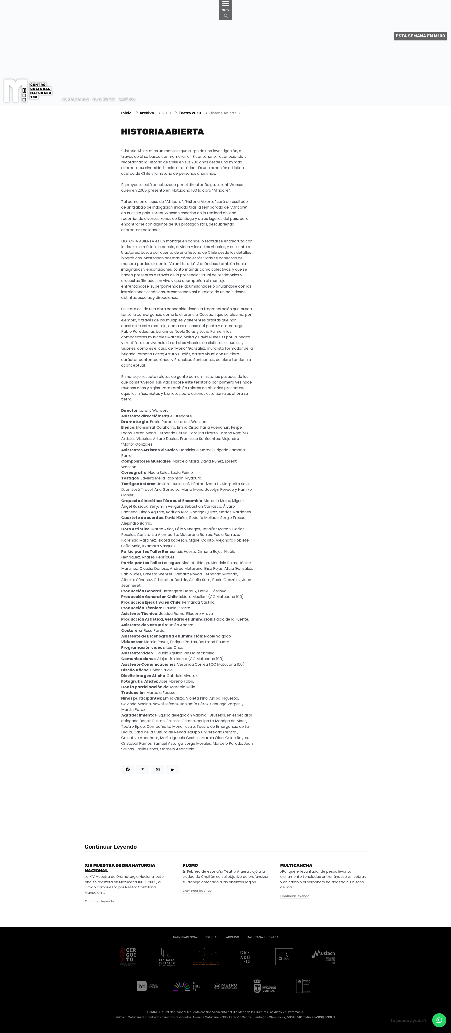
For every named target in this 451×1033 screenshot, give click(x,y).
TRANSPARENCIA (185, 937)
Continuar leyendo (99, 901)
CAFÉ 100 (126, 99)
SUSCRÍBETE (103, 99)
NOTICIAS (211, 937)
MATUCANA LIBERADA (263, 937)
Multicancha (296, 865)
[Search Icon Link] (226, 17)
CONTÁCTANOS (75, 99)
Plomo (190, 865)
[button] (439, 1020)
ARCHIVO (232, 937)
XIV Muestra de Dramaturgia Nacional (120, 868)
